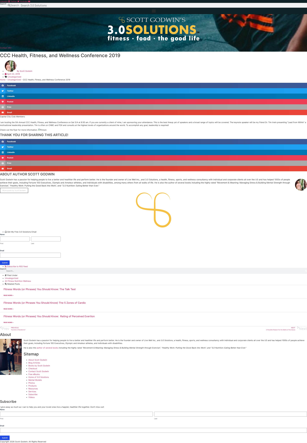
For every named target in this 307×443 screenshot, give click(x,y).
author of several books (47, 348)
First (1, 243)
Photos (31, 383)
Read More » (8, 295)
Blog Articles (34, 363)
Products (32, 386)
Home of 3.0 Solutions (38, 377)
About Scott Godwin (37, 360)
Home (2, 79)
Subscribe (32, 394)
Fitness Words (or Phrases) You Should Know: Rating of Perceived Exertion (49, 316)
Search (3, 4)
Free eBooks (34, 374)
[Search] (306, 271)
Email (2, 251)
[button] (154, 11)
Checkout (32, 368)
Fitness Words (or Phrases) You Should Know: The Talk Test (40, 289)
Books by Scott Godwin (39, 365)
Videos (31, 397)
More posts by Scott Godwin (14, 190)
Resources (33, 388)
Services (32, 391)
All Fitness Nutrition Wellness (18, 281)
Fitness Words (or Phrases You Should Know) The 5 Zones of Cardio (45, 302)
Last (32, 243)
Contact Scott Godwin (38, 371)
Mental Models (35, 380)
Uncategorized (14, 77)
